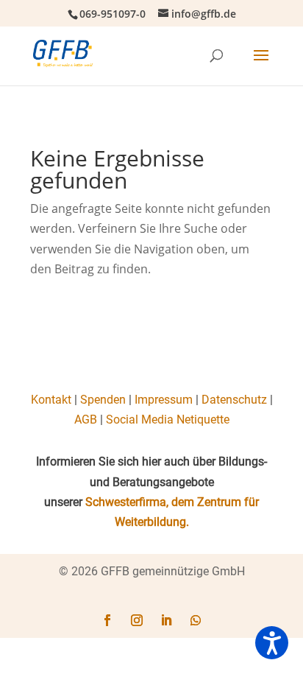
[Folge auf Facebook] (107, 620)
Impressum (164, 400)
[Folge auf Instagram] (137, 620)
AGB (85, 419)
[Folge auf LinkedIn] (166, 620)
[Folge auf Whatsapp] (195, 620)
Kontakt (51, 400)
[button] (271, 642)
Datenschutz (234, 400)
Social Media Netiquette (167, 419)
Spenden (103, 400)
